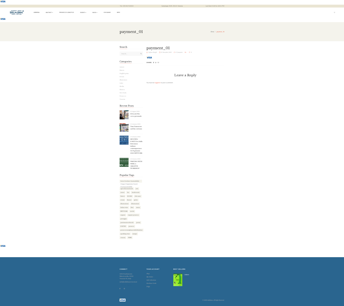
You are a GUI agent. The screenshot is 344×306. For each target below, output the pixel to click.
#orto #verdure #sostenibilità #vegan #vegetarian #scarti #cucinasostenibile (129, 181)
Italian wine (124, 207)
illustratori (123, 80)
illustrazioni (135, 203)
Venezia (122, 99)
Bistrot (122, 70)
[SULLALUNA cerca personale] (124, 114)
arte (137, 188)
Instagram (334, 12)
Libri (121, 83)
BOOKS (129, 196)
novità (132, 211)
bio (128, 192)
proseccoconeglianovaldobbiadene (131, 230)
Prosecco (123, 96)
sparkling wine (125, 234)
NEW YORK (123, 211)
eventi (122, 200)
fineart (129, 200)
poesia (138, 222)
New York (123, 93)
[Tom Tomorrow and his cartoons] (124, 127)
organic (122, 215)
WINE (130, 237)
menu (138, 207)
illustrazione (124, 203)
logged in (157, 83)
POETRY (123, 226)
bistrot (122, 196)
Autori (122, 67)
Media (122, 86)
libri (132, 207)
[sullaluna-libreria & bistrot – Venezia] (17, 12)
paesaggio (123, 219)
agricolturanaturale (126, 188)
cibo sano (138, 196)
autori (122, 192)
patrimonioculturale (127, 222)
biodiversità (135, 192)
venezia (122, 237)
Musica (122, 89)
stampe (134, 234)
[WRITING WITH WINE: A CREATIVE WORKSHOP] (124, 162)
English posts (124, 73)
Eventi (122, 77)
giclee (136, 200)
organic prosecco (133, 215)
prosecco (131, 226)
